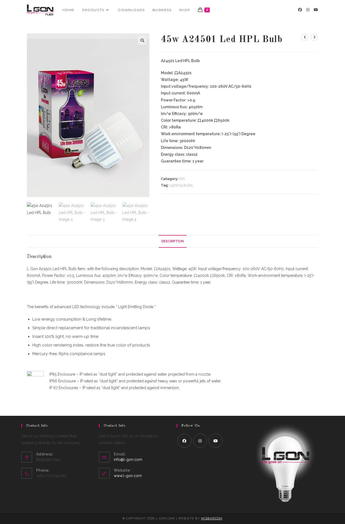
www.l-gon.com (128, 476)
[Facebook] (184, 441)
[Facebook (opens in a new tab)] (300, 10)
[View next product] (314, 37)
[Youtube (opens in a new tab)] (316, 10)
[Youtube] (216, 441)
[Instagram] (200, 441)
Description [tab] (172, 241)
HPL (182, 179)
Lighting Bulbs (181, 185)
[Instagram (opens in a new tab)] (308, 10)
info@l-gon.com (128, 459)
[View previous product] (305, 37)
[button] (142, 40)
